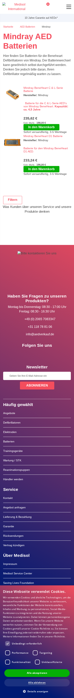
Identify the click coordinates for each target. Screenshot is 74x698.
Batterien (8, 441)
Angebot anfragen (14, 507)
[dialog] (37, 641)
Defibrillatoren (12, 422)
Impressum (10, 563)
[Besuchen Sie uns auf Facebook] (26, 354)
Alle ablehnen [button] (37, 682)
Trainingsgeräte (13, 450)
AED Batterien (28, 26)
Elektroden (10, 432)
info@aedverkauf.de (40, 334)
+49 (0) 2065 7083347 (39, 319)
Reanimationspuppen (16, 469)
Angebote (9, 413)
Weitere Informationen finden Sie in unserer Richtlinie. (34, 636)
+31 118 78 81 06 (40, 326)
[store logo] (13, 6)
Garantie (8, 526)
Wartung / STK (12, 460)
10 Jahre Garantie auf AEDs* (38, 17)
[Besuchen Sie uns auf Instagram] (48, 354)
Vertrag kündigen (13, 545)
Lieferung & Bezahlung (17, 516)
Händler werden (13, 479)
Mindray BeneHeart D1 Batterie (43, 136)
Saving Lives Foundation (18, 582)
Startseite (8, 26)
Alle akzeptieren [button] (37, 673)
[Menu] (69, 7)
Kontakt (8, 498)
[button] (37, 691)
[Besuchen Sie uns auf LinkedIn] (37, 354)
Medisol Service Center (17, 573)
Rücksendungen (13, 535)
